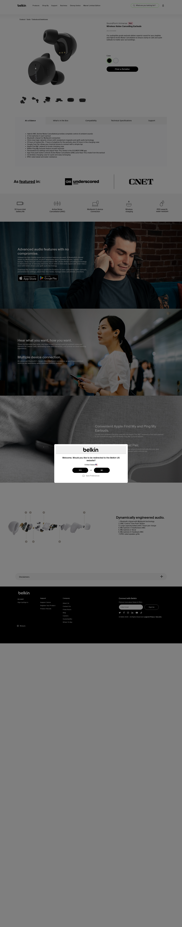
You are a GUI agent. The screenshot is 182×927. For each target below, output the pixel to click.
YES (80, 470)
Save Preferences (92, 476)
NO (102, 470)
